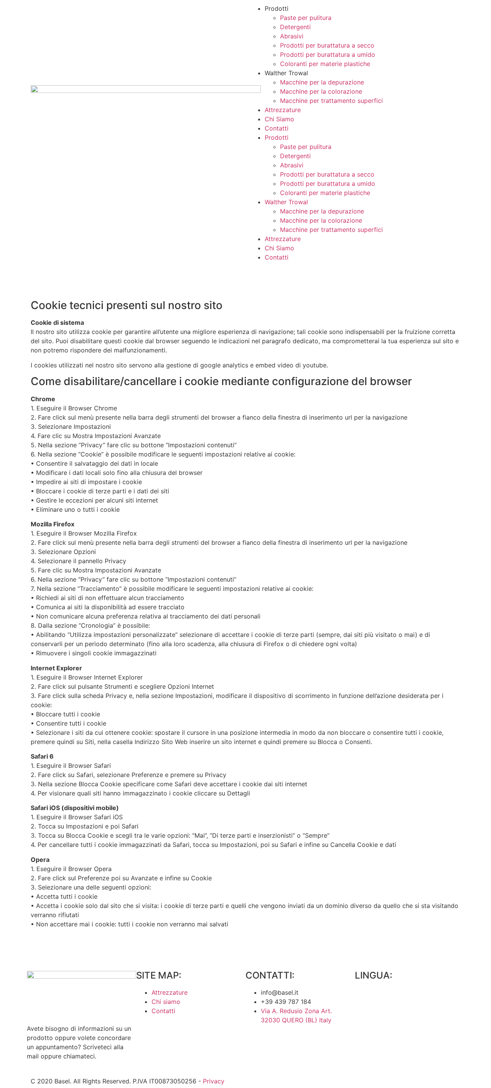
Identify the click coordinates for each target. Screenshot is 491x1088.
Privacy (213, 1081)
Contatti (276, 128)
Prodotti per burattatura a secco (327, 45)
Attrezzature (283, 110)
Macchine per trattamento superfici (331, 100)
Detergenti (295, 27)
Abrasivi (291, 36)
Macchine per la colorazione (321, 91)
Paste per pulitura (305, 17)
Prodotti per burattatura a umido (327, 54)
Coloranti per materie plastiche (325, 64)
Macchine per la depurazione (322, 82)
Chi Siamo (279, 119)
